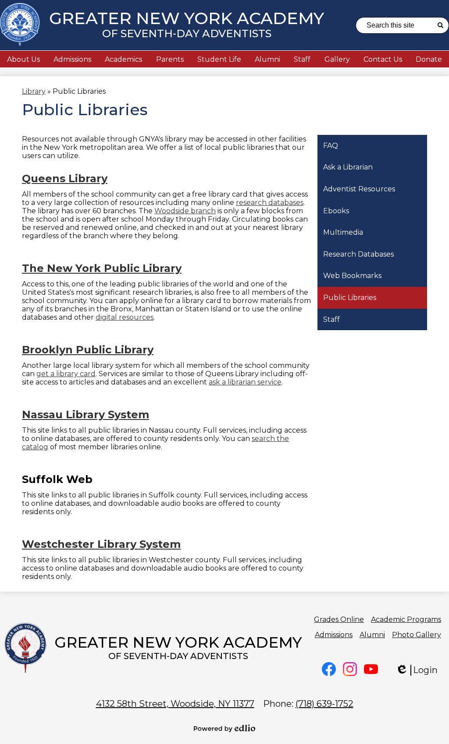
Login (423, 670)
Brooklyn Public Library (87, 349)
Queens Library (64, 178)
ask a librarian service (245, 382)
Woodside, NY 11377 (175, 703)
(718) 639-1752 (324, 703)
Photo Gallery (416, 635)
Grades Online (339, 619)
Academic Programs (406, 619)
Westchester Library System (101, 544)
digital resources (124, 317)
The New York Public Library (102, 268)
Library (34, 91)
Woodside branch (185, 211)
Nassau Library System (85, 414)
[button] (23, 59)
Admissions (334, 635)
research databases (269, 202)
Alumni (372, 635)
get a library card (66, 374)
